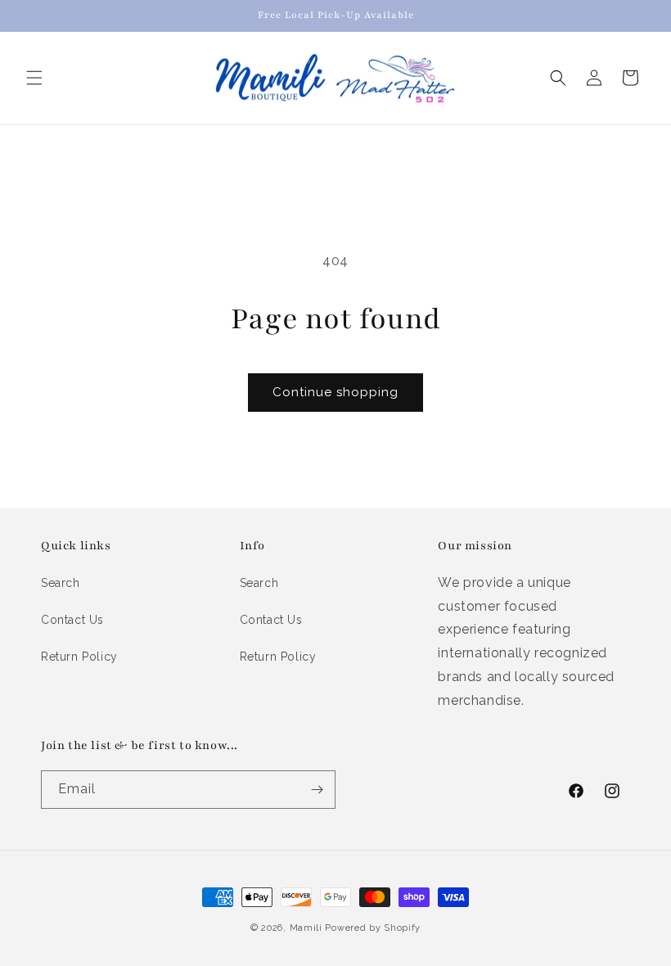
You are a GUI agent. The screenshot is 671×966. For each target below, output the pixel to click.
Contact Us (72, 619)
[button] (34, 78)
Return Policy (79, 656)
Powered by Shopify (373, 928)
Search (60, 582)
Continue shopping (335, 392)
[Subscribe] (317, 789)
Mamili (306, 928)
